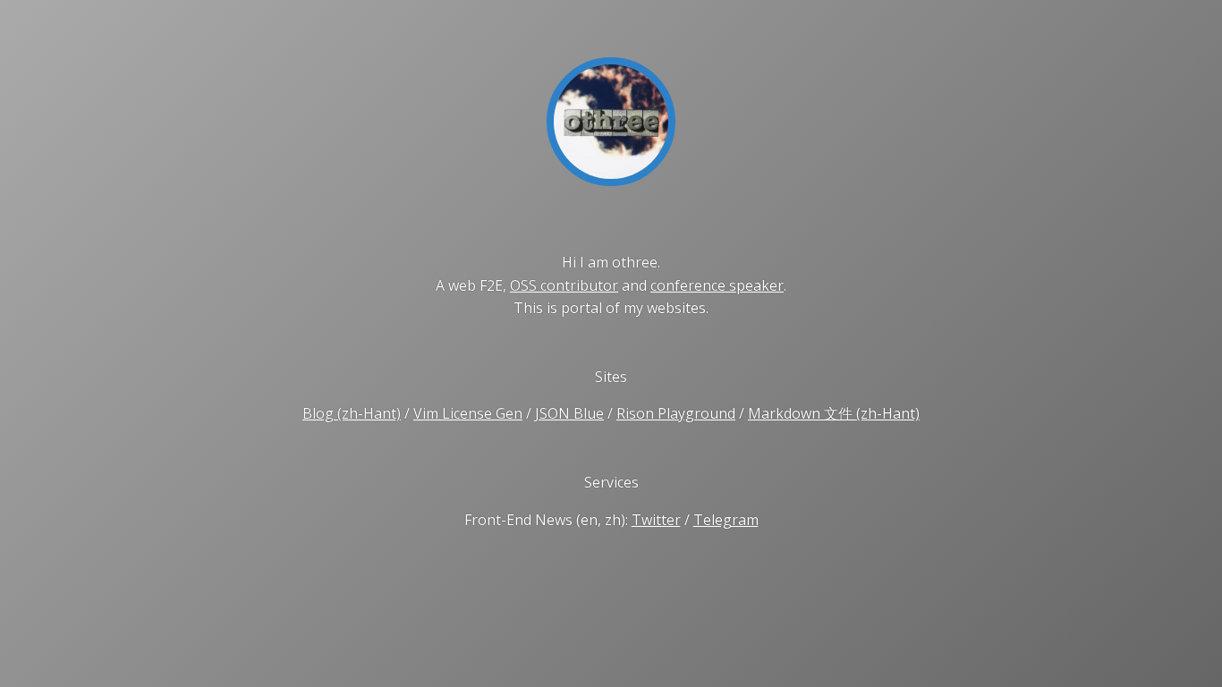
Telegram (726, 520)
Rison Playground (675, 413)
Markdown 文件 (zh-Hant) (834, 413)
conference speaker (717, 285)
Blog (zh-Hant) (351, 413)
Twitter (656, 520)
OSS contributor (564, 285)
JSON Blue (569, 413)
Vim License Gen (467, 413)
